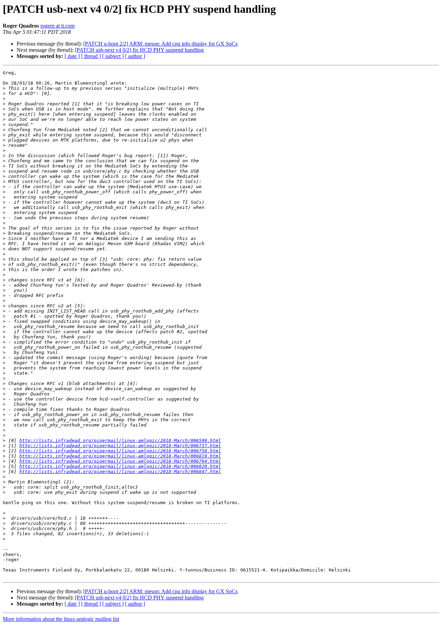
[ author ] (135, 56)
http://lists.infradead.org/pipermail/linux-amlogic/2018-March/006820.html (120, 466)
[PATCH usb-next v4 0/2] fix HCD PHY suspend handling (139, 50)
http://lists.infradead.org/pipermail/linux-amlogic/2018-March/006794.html (120, 461)
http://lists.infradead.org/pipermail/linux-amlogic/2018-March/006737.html (120, 445)
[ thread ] (91, 56)
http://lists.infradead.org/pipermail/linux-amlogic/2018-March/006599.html (120, 440)
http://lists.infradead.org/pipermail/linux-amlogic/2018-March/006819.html (120, 456)
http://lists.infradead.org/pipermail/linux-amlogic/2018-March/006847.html (120, 471)
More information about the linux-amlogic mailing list (61, 619)
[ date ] (72, 56)
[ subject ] (113, 56)
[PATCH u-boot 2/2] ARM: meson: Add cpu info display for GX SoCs (160, 44)
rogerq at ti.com (57, 26)
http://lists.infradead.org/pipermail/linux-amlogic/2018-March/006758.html (120, 450)
